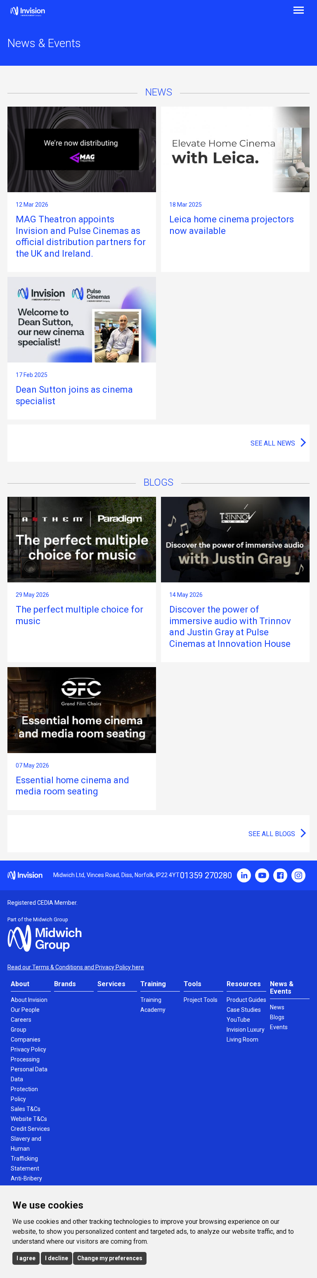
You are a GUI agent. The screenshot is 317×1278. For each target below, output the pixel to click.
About (20, 984)
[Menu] (237, 9)
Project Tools (201, 1000)
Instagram (298, 875)
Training (153, 984)
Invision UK (27, 11)
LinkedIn (244, 875)
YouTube (262, 875)
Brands (65, 984)
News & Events (281, 987)
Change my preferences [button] (109, 1258)
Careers (21, 1019)
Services (111, 984)
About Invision (29, 1000)
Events (279, 1027)
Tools (192, 984)
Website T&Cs (29, 1119)
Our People (25, 1009)
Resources (244, 984)
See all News (273, 443)
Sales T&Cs (25, 1109)
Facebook (280, 875)
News (277, 1007)
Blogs (277, 1017)
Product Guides (246, 1000)
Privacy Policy (28, 1049)
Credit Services (30, 1128)
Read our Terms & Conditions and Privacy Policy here (75, 967)
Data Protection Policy (24, 1089)
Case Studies (244, 1009)
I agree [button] (26, 1258)
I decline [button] (56, 1258)
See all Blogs (271, 834)
